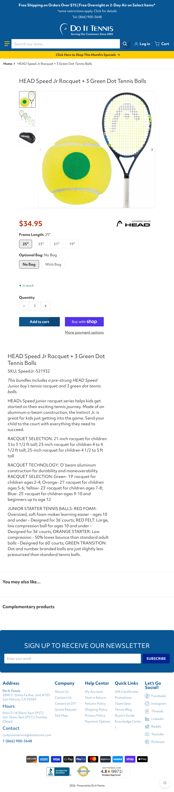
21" (56, 243)
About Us (62, 692)
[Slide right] (152, 150)
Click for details (105, 11)
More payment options (84, 332)
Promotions (123, 698)
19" (72, 243)
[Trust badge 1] (58, 771)
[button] (7, 44)
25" (25, 243)
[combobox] (70, 43)
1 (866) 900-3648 (17, 740)
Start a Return (95, 698)
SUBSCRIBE (156, 658)
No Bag (29, 264)
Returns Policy (95, 703)
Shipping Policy (96, 709)
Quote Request (66, 709)
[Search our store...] (125, 43)
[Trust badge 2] (83, 771)
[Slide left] (40, 150)
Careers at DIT (65, 703)
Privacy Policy (95, 715)
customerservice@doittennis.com (27, 735)
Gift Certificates (126, 692)
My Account (94, 692)
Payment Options (97, 721)
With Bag (53, 264)
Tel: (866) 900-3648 (87, 17)
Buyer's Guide (125, 715)
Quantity (27, 297)
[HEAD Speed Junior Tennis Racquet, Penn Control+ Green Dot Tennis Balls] (27, 118)
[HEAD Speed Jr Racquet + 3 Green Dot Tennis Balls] (27, 99)
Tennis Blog (123, 709)
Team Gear (123, 703)
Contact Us (63, 698)
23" (41, 243)
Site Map (61, 715)
